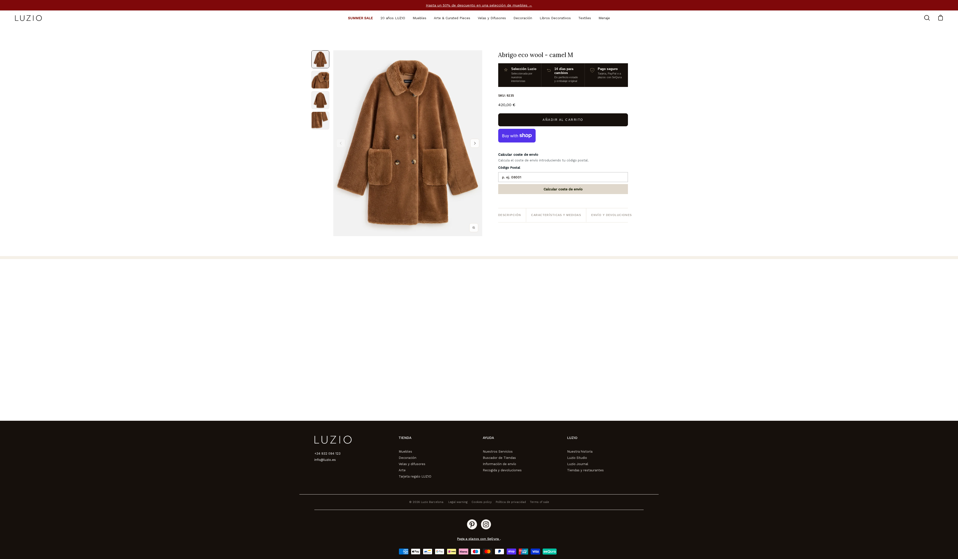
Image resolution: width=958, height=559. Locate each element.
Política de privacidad (511, 502)
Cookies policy (482, 502)
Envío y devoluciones (611, 214)
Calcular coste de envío (563, 189)
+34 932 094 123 (327, 453)
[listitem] (320, 59)
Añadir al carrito (563, 120)
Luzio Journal (577, 464)
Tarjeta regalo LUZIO (415, 476)
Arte (402, 470)
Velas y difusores (412, 464)
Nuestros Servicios (498, 451)
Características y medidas (556, 214)
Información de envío (499, 464)
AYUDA (488, 438)
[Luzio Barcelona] (28, 18)
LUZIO (572, 438)
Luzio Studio (577, 458)
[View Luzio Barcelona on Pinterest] (472, 524)
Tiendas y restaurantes (585, 470)
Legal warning (458, 502)
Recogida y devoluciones (502, 470)
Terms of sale (539, 502)
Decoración (407, 458)
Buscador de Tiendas (499, 458)
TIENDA (405, 438)
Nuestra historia (580, 451)
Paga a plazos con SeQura (478, 539)
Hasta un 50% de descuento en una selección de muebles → (479, 5)
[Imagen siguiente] (474, 143)
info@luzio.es (325, 460)
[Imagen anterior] (340, 143)
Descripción (509, 214)
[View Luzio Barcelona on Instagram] (486, 524)
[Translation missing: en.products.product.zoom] (473, 227)
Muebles (405, 451)
